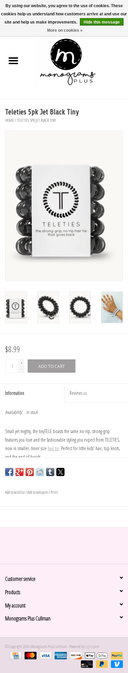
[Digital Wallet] (96, 655)
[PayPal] (116, 655)
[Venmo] (116, 664)
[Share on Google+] (19, 472)
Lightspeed (92, 646)
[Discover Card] (75, 655)
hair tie (53, 448)
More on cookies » (65, 30)
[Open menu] (13, 60)
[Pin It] (30, 472)
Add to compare (37, 492)
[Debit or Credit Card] (86, 664)
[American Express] (59, 655)
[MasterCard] (29, 655)
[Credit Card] (15, 655)
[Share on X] (60, 472)
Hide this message (102, 22)
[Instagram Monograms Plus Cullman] (70, 548)
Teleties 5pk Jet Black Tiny (36, 120)
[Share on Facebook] (9, 472)
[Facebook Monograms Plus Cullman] (58, 548)
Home (9, 120)
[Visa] (44, 655)
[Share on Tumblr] (50, 472)
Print (54, 492)
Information (14, 393)
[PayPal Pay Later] (101, 664)
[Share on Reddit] (40, 472)
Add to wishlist (15, 492)
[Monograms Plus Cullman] (77, 61)
